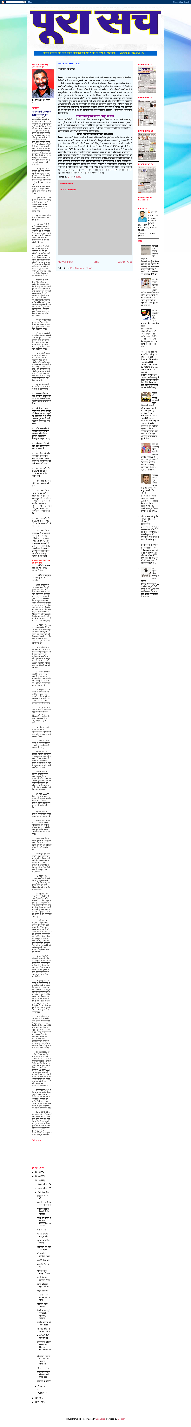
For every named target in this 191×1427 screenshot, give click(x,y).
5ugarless (100, 1419)
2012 (37, 1398)
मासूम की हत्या (42, 1290)
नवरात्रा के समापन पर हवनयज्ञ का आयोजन (44, 1297)
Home (95, 261)
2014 (37, 1176)
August (41, 1393)
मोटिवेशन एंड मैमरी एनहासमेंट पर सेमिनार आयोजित (44, 1360)
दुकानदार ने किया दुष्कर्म (43, 1241)
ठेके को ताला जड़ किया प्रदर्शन (155, 448)
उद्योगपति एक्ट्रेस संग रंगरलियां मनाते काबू (43, 1374)
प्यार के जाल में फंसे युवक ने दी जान (44, 1203)
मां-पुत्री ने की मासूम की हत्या (43, 1272)
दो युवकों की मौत (43, 1368)
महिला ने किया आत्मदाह (42, 1305)
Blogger (121, 1419)
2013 (37, 1180)
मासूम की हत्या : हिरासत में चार (43, 1285)
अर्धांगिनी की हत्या (43, 1260)
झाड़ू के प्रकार (155, 280)
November (43, 1188)
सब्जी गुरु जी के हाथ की (149, 545)
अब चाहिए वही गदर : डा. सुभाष (44, 1248)
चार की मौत (41, 1229)
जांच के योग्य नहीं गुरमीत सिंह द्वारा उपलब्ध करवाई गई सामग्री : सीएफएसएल (149, 520)
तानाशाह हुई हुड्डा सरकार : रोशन (43, 1330)
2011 (37, 1402)
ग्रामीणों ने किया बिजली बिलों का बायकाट (43, 1211)
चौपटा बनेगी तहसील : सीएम (43, 1254)
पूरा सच (154, 212)
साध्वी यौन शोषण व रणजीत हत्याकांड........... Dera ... (44, 1222)
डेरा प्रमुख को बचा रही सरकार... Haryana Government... (44, 1347)
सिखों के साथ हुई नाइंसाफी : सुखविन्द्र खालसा (43, 1314)
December (43, 1184)
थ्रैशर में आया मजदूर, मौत (42, 1235)
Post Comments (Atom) (81, 268)
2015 (37, 1172)
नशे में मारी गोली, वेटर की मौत (43, 1336)
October (42, 1192)
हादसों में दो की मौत (44, 1381)
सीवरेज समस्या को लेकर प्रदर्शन (44, 1323)
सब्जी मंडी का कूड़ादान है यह (43, 1278)
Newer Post (65, 261)
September (43, 1386)
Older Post (125, 261)
